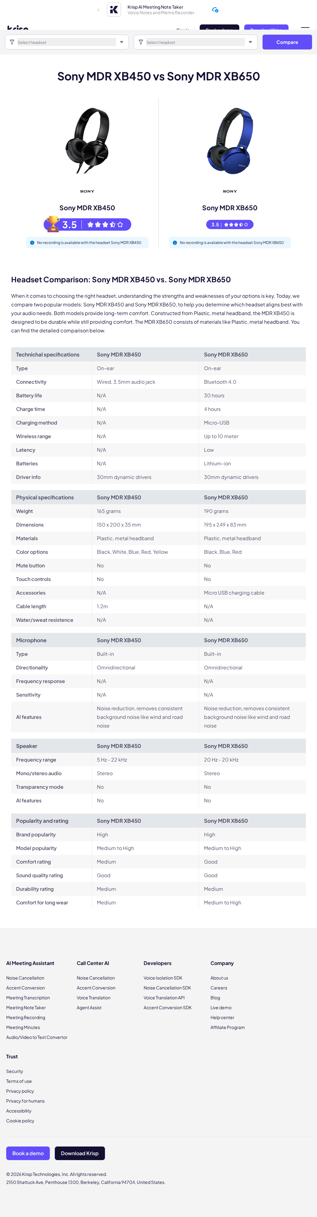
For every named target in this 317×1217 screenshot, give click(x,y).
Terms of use (19, 1081)
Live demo (221, 1007)
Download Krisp (80, 1153)
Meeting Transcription (28, 997)
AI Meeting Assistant (30, 963)
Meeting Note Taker (26, 1007)
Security (14, 1071)
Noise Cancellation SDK (167, 987)
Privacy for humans (25, 1101)
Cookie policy (20, 1120)
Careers (219, 987)
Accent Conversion (25, 987)
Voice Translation (94, 997)
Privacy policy (20, 1091)
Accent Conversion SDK (168, 1007)
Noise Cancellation (25, 977)
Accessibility (19, 1110)
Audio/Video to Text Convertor (36, 1037)
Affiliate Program (228, 1027)
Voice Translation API (164, 997)
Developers (158, 963)
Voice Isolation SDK (163, 977)
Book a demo (28, 1153)
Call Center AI (93, 963)
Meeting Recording (25, 1017)
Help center (222, 1017)
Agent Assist (89, 1007)
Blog (215, 997)
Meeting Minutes (23, 1027)
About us (219, 977)
